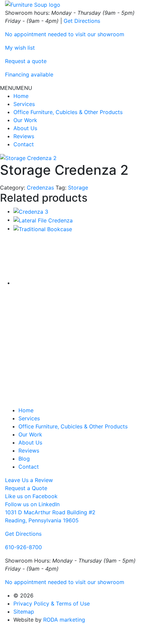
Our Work (25, 120)
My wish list (20, 47)
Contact (23, 144)
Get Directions (82, 20)
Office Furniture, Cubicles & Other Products (68, 112)
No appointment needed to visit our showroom (64, 34)
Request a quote (26, 61)
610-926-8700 (23, 547)
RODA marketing (64, 619)
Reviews (23, 136)
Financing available (29, 74)
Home (20, 96)
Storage (78, 187)
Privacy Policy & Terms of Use (51, 603)
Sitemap (23, 611)
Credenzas (40, 187)
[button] (16, 88)
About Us (25, 128)
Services (24, 104)
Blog (24, 458)
